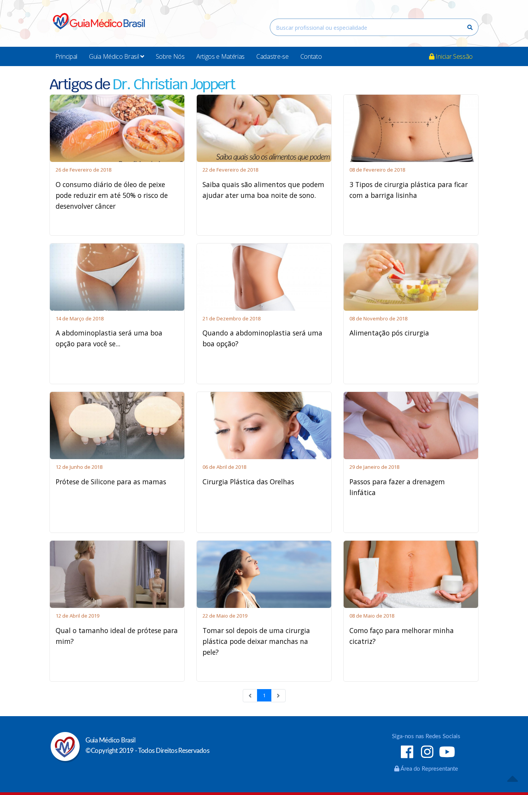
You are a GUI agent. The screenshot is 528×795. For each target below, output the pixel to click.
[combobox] (374, 27)
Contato (311, 56)
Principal (66, 56)
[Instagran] (427, 752)
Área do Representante (428, 769)
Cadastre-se (272, 56)
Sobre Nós (170, 56)
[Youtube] (447, 752)
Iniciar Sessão (453, 56)
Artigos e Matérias (220, 56)
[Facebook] (407, 752)
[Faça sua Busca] (470, 27)
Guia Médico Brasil (114, 56)
